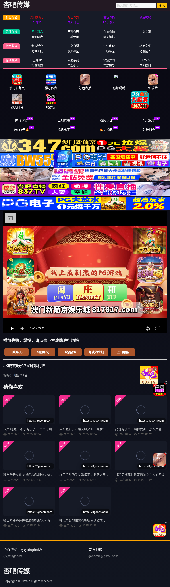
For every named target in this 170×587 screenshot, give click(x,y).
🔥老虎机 (106, 129)
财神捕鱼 (149, 129)
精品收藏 (11, 46)
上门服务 (123, 352)
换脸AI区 (73, 51)
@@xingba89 (12, 556)
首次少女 (73, 65)
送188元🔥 (21, 129)
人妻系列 (73, 60)
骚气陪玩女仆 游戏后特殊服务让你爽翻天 (31, 474)
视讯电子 (64, 129)
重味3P (37, 60)
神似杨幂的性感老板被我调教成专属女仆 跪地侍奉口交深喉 (100, 520)
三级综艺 (109, 51)
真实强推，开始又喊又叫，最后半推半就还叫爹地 (93, 429)
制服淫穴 (37, 46)
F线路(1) (17, 352)
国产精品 (37, 31)
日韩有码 (73, 31)
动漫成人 (145, 51)
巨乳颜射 (145, 65)
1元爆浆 (148, 120)
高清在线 (11, 31)
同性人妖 (37, 51)
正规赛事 (64, 120)
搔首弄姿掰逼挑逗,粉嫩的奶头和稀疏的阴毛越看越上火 (40, 520)
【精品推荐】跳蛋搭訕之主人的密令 (140, 474)
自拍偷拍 (109, 31)
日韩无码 (73, 36)
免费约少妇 (96, 352)
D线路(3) (70, 352)
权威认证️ (106, 120)
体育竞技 (21, 120)
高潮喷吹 (109, 65)
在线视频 (11, 60)
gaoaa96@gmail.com (103, 556)
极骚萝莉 (109, 60)
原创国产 (37, 36)
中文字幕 (145, 31)
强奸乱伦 (109, 46)
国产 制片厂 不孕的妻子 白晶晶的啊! (28, 429)
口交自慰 (73, 46)
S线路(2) (43, 352)
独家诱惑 (37, 65)
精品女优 (145, 46)
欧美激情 (109, 36)
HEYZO (145, 60)
